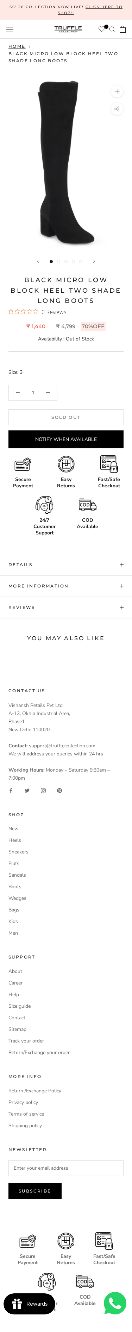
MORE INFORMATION (38, 586)
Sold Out (65, 417)
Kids (13, 921)
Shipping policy (25, 1125)
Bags (13, 910)
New (13, 828)
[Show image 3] (66, 261)
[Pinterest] (59, 790)
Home (17, 46)
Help (13, 994)
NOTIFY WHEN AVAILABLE (66, 439)
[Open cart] (123, 29)
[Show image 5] (80, 261)
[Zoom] (117, 91)
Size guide (19, 1006)
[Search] (112, 29)
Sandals (17, 875)
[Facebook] (10, 790)
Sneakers (18, 852)
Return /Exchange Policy (34, 1090)
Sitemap (17, 1029)
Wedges (17, 898)
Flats (13, 863)
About (15, 971)
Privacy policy (23, 1102)
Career (15, 983)
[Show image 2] (58, 261)
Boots (14, 886)
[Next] (94, 261)
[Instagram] (43, 790)
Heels (14, 840)
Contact (16, 1017)
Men (13, 933)
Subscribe (35, 1191)
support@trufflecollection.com (62, 745)
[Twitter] (27, 790)
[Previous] (38, 261)
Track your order (26, 1041)
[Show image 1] (51, 261)
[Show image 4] (73, 261)
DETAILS (20, 564)
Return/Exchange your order (39, 1052)
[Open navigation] (9, 29)
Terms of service (26, 1114)
